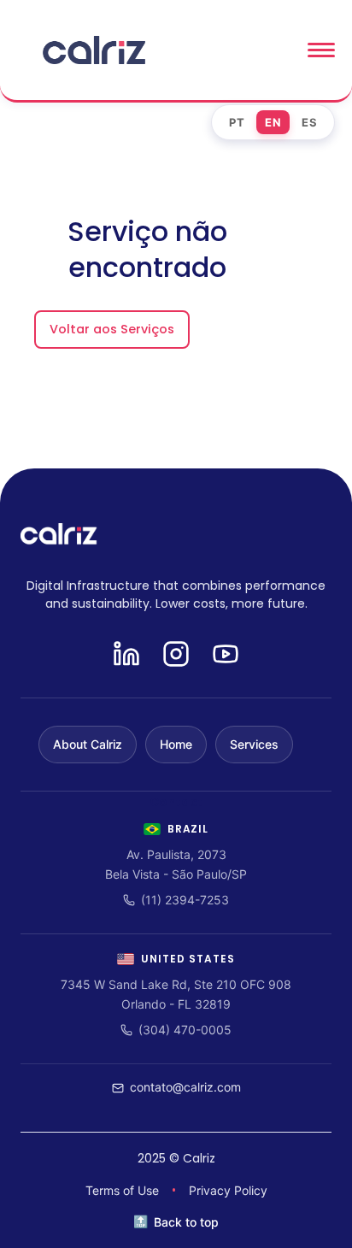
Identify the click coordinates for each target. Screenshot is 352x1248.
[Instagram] (176, 655)
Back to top (186, 1222)
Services (254, 744)
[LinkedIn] (126, 655)
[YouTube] (225, 655)
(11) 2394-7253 (185, 899)
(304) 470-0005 (185, 1029)
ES (309, 122)
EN (273, 122)
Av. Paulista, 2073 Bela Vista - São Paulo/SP (176, 863)
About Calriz (87, 744)
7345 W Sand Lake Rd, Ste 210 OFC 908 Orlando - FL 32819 (176, 993)
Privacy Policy (228, 1190)
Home (176, 744)
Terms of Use (122, 1190)
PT (236, 122)
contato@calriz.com (185, 1087)
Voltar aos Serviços (112, 329)
